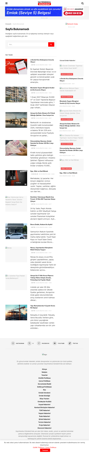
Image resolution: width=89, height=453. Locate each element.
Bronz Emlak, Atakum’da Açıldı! (41, 224)
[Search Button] (82, 3)
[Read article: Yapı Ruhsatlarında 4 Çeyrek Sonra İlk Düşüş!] (16, 312)
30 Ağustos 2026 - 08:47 (44, 118)
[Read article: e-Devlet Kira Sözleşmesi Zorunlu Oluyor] (16, 66)
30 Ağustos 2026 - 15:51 (44, 64)
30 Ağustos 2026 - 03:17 (44, 204)
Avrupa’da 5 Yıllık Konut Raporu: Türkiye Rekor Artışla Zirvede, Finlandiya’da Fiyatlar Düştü (42, 278)
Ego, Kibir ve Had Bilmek (39, 171)
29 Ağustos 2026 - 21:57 (44, 252)
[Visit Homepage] (44, 3)
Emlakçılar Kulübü (44, 401)
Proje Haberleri (44, 425)
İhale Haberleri (44, 416)
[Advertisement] (72, 43)
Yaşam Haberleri (44, 413)
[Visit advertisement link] (72, 24)
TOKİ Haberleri (44, 410)
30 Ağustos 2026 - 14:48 (44, 92)
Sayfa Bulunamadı (18, 24)
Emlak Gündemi (67, 74)
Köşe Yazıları (66, 168)
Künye (44, 369)
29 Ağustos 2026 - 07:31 (44, 310)
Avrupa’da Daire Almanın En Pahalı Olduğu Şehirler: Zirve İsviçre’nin (70, 126)
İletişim (44, 372)
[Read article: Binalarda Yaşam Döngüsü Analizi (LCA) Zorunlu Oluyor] (16, 94)
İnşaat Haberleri (44, 404)
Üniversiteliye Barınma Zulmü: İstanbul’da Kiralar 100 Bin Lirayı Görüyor (41, 143)
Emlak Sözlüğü (44, 396)
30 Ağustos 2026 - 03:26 (47, 174)
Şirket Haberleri (44, 419)
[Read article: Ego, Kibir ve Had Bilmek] (16, 178)
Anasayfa (8, 24)
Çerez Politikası (44, 381)
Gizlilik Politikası (44, 378)
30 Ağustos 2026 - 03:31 (44, 148)
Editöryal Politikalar (44, 387)
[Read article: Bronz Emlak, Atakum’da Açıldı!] (16, 231)
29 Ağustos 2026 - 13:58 (44, 282)
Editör (33, 64)
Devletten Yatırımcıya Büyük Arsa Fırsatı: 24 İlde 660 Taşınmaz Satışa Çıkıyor (42, 199)
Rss (44, 390)
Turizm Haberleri (44, 422)
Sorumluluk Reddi (44, 384)
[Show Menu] (6, 3)
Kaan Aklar (34, 174)
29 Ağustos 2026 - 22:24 (44, 227)
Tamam (45, 450)
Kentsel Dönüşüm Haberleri (44, 407)
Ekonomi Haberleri (44, 428)
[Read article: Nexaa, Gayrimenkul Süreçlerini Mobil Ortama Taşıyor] (16, 254)
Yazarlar (44, 375)
